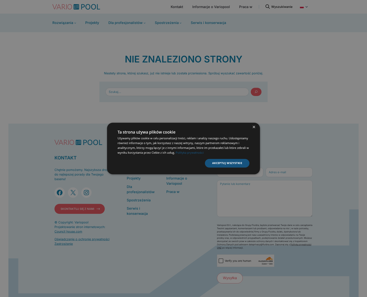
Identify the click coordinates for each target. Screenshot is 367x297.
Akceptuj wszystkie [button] (227, 163)
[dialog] (183, 148)
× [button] (253, 127)
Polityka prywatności (190, 152)
